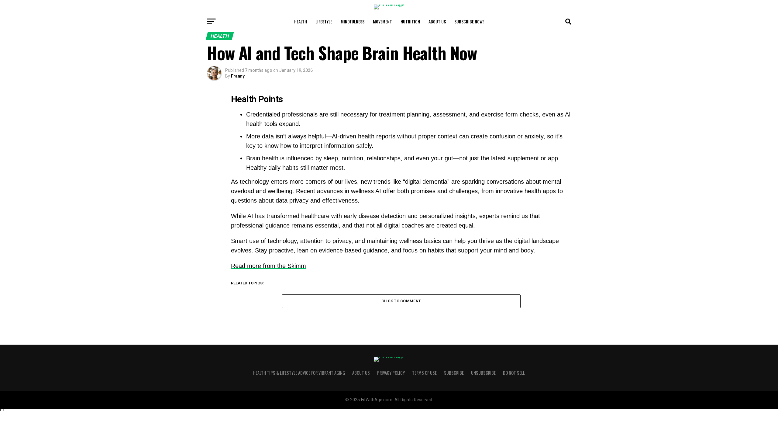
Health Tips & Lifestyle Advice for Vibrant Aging (299, 373)
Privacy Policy (391, 373)
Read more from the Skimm (268, 265)
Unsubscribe (483, 373)
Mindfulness (352, 21)
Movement (382, 21)
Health (300, 21)
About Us (437, 21)
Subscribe (454, 373)
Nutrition (410, 21)
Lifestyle (323, 21)
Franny (238, 76)
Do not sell (514, 373)
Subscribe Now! (469, 21)
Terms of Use (424, 373)
